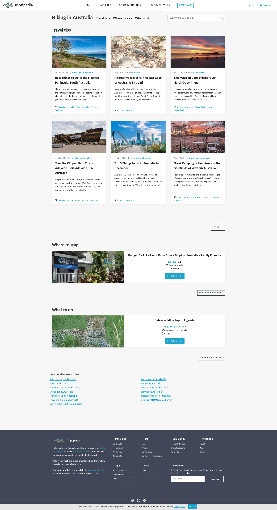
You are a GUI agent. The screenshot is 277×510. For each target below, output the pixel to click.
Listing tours (147, 452)
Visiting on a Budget (66, 404)
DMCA (115, 479)
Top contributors (178, 444)
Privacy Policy (180, 507)
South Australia (82, 107)
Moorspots (136, 73)
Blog (201, 448)
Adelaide (94, 201)
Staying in (151, 392)
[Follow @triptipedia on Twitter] (132, 501)
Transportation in (156, 396)
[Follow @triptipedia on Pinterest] (144, 501)
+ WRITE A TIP (185, 5)
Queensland (200, 107)
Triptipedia (23, 5)
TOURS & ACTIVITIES (159, 5)
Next (217, 227)
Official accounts (178, 448)
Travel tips (103, 18)
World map (117, 452)
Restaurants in (154, 387)
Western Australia (202, 197)
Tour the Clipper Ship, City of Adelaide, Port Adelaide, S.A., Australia (74, 168)
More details (173, 276)
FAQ (143, 444)
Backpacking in (63, 379)
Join (250, 5)
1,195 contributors (81, 452)
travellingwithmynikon (82, 73)
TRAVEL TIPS (104, 5)
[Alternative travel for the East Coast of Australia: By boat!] (138, 52)
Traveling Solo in (64, 400)
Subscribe (215, 479)
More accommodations (210, 293)
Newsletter (175, 452)
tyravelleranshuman (140, 158)
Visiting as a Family (157, 400)
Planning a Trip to (65, 387)
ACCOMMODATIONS (130, 5)
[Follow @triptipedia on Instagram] (138, 501)
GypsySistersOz (197, 73)
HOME (87, 5)
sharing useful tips (96, 470)
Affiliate (145, 448)
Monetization (118, 448)
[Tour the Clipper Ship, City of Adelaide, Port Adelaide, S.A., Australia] (79, 137)
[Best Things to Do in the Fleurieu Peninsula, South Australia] (79, 52)
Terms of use (118, 475)
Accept (193, 507)
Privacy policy (119, 471)
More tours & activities (210, 357)
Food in (59, 383)
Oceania (61, 107)
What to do (143, 18)
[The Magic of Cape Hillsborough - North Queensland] (198, 52)
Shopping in (61, 392)
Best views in (153, 379)
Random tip (117, 456)
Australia (70, 107)
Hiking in (151, 383)
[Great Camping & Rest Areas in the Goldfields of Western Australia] (198, 137)
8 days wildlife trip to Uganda (174, 320)
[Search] (222, 18)
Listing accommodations (152, 456)
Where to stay (122, 18)
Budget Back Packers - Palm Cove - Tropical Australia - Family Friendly (174, 255)
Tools (144, 471)
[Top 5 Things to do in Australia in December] (138, 137)
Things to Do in (63, 396)
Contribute (117, 444)
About (202, 444)
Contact (203, 452)
